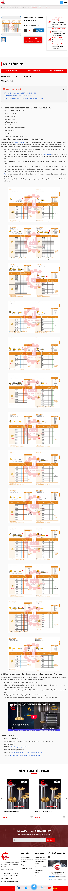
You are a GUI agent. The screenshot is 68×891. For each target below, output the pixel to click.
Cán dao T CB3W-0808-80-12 (11, 811)
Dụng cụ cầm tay (25, 865)
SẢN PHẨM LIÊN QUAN (56, 71)
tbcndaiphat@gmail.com (11, 882)
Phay (21, 7)
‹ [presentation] (1, 799)
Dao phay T (27, 7)
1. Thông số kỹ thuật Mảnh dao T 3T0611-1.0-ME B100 (20, 93)
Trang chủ (6, 7)
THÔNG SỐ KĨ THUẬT (11, 71)
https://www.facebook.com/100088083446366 (26, 752)
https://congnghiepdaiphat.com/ (20, 747)
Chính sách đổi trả (40, 857)
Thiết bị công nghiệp (26, 868)
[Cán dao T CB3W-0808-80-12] (18, 794)
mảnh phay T (47, 154)
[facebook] (57, 870)
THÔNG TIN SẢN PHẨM (34, 71)
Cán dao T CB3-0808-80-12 (43, 811)
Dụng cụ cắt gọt (14, 7)
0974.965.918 (8, 878)
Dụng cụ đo (24, 861)
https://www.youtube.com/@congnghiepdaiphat (25, 755)
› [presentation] (66, 799)
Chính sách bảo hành (40, 867)
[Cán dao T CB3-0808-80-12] (50, 794)
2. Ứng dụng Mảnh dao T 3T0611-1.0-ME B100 (17, 96)
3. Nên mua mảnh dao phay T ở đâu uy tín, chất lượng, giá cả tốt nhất (23, 98)
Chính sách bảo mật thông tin (40, 862)
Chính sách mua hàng (40, 876)
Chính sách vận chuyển (39, 871)
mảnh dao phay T (20, 142)
